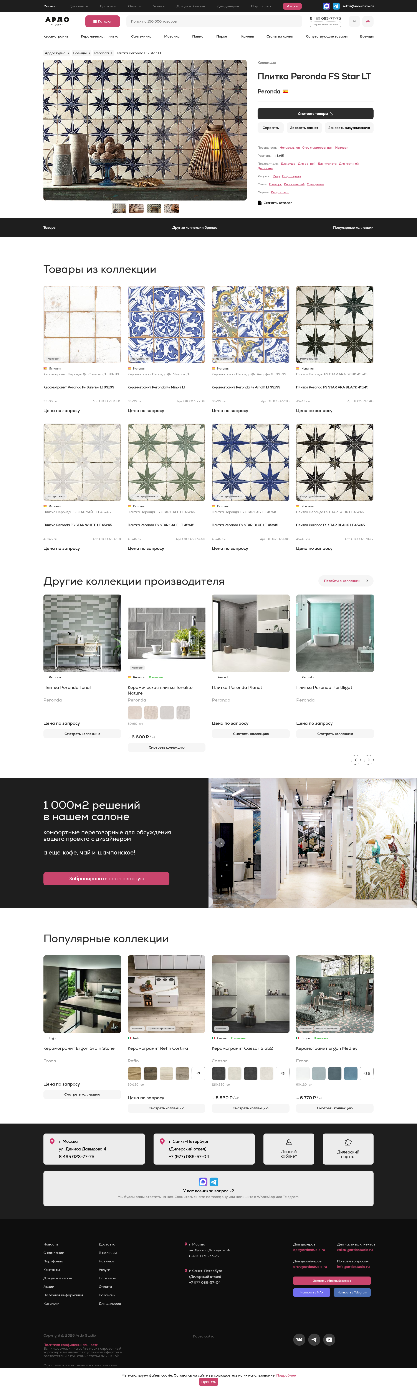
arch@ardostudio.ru (310, 1266)
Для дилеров (228, 6)
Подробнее (286, 1375)
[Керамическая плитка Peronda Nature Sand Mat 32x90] (135, 713)
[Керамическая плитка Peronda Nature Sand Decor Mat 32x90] (151, 713)
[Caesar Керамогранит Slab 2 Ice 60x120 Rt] (267, 1073)
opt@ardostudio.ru (309, 1250)
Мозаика (172, 36)
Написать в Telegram (352, 1292)
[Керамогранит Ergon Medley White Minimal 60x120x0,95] (303, 1073)
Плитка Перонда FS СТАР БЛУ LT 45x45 (244, 512)
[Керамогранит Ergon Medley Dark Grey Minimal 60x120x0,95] (335, 1073)
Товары (49, 227)
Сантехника (141, 36)
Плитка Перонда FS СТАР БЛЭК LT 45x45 (330, 512)
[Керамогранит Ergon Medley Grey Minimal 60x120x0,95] (319, 1073)
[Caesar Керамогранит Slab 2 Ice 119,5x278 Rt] (235, 1073)
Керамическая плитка (99, 36)
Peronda (269, 91)
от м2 (142, 737)
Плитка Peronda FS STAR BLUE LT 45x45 (245, 525)
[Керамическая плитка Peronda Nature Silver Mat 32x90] (167, 713)
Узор (276, 176)
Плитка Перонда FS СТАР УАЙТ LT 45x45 (77, 512)
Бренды (367, 36)
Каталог (105, 21)
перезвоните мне (325, 24)
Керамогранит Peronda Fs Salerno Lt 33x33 (78, 387)
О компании (53, 1253)
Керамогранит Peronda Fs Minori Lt (156, 387)
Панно (198, 36)
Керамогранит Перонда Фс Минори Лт (159, 374)
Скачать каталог (278, 202)
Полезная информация (63, 1295)
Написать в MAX (311, 1292)
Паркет (222, 36)
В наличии (108, 1253)
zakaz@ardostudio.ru (358, 6)
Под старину (291, 176)
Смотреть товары (313, 113)
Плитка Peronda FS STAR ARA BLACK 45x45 (332, 387)
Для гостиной (349, 164)
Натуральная (290, 148)
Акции (292, 6)
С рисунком (315, 184)
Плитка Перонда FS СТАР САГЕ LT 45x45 (161, 512)
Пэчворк (275, 184)
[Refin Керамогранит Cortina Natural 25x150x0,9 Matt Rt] (182, 1073)
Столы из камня (279, 36)
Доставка (108, 6)
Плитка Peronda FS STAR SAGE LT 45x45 (161, 525)
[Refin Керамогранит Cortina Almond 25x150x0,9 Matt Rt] (167, 1073)
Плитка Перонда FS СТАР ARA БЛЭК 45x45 (331, 374)
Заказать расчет (304, 127)
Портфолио (261, 6)
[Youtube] (329, 1354)
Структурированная (317, 148)
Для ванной (306, 164)
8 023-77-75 (325, 18)
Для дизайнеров (191, 6)
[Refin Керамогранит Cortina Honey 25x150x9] (135, 1073)
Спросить (271, 127)
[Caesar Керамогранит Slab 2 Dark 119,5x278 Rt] (219, 1073)
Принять (208, 1382)
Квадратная (280, 192)
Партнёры (107, 1278)
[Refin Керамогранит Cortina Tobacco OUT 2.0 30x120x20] (150, 1073)
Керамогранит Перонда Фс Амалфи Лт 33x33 (249, 374)
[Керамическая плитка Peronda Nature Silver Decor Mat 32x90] (183, 713)
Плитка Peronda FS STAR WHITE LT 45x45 (77, 525)
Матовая (341, 148)
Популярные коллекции (353, 227)
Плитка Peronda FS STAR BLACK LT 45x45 (330, 525)
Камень (247, 36)
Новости (50, 1244)
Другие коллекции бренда (194, 227)
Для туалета (327, 164)
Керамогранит (55, 36)
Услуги (159, 6)
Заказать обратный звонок (332, 1281)
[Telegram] (314, 1354)
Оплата (134, 6)
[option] (145, 130)
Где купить (79, 6)
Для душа (288, 164)
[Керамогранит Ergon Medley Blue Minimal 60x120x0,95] (351, 1073)
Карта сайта (203, 1336)
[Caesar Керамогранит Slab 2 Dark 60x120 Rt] (251, 1073)
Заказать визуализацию (349, 127)
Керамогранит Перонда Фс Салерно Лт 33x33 (81, 374)
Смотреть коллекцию (82, 733)
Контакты (51, 1270)
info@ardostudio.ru (353, 1266)
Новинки (106, 1261)
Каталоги (51, 1304)
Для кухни (265, 168)
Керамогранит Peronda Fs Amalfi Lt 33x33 (246, 387)
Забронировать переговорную (106, 878)
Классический (294, 184)
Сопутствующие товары (327, 36)
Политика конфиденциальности (70, 1344)
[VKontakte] (299, 1354)
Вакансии (107, 1295)
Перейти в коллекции (342, 580)
